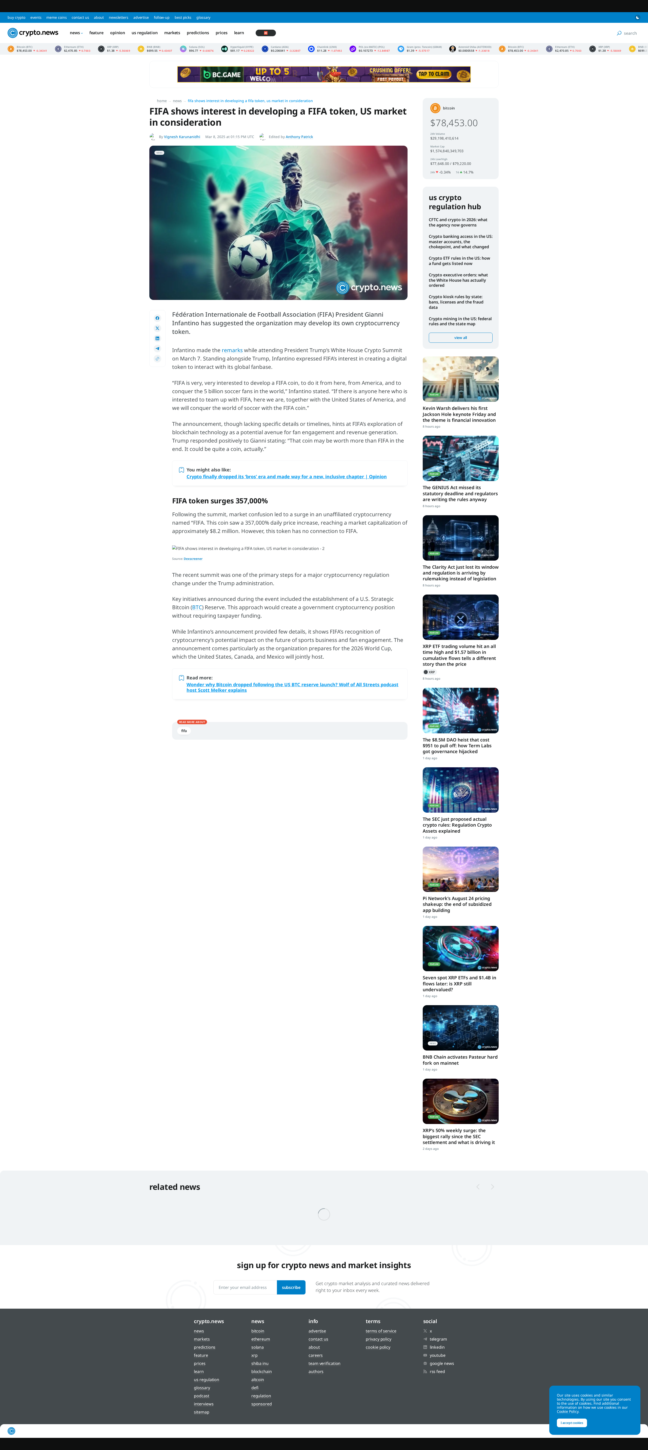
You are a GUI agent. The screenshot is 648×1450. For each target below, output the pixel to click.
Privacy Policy (378, 1339)
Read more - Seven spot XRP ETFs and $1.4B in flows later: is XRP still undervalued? (461, 948)
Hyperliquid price (237, 49)
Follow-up (162, 17)
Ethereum (260, 1339)
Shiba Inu (260, 1363)
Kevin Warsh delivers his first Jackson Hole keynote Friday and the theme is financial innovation (459, 414)
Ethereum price (72, 49)
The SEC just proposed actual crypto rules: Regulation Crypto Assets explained (457, 825)
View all (460, 337)
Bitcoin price (27, 49)
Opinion (117, 32)
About (99, 17)
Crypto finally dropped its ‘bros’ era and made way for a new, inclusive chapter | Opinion (287, 476)
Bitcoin (449, 108)
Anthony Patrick (299, 136)
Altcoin (257, 1379)
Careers (316, 1355)
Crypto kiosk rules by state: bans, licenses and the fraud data (456, 302)
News (75, 32)
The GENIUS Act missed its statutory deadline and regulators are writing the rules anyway (460, 493)
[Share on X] (157, 328)
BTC (197, 607)
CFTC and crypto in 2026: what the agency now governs (458, 222)
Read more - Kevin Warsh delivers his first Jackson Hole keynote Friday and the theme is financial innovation (461, 379)
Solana (257, 1347)
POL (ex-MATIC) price (370, 49)
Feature (96, 32)
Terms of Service (381, 1331)
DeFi (255, 1387)
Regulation (261, 1396)
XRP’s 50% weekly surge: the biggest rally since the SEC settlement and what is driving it (459, 1136)
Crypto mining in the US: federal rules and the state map (460, 321)
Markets (172, 32)
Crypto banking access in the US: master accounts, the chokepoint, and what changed (461, 242)
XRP (430, 672)
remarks (233, 350)
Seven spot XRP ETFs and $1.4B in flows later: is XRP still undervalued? (459, 984)
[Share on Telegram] (157, 348)
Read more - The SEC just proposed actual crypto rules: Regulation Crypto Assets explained (461, 790)
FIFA (184, 730)
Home (162, 100)
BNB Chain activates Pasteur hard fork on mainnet (460, 1060)
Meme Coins (56, 17)
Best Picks (183, 17)
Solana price (197, 49)
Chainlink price (325, 49)
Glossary (203, 17)
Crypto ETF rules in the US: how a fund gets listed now (459, 260)
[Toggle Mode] (637, 17)
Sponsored (261, 1404)
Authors (316, 1371)
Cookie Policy (378, 1347)
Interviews (203, 1404)
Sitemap (201, 1412)
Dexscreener (193, 559)
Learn (239, 32)
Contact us (80, 17)
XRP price (114, 49)
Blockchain (261, 1371)
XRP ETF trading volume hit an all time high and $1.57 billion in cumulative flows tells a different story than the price (459, 655)
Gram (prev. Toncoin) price (420, 49)
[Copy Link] (157, 358)
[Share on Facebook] (157, 318)
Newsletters (118, 17)
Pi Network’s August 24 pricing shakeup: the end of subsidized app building (457, 904)
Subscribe (291, 1287)
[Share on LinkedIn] (157, 338)
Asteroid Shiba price (470, 49)
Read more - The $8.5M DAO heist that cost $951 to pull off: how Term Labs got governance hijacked (461, 710)
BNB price (155, 49)
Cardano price (281, 49)
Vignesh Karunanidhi (182, 136)
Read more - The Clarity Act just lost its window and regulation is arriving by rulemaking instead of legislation (461, 538)
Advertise (141, 17)
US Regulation (145, 32)
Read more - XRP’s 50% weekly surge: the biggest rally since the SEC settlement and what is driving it (461, 1101)
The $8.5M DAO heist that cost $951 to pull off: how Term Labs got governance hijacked (457, 746)
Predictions (198, 32)
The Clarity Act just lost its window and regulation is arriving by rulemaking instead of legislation (461, 573)
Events (35, 17)
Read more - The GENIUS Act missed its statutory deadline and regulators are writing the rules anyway (461, 458)
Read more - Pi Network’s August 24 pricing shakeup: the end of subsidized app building (461, 869)
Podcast (201, 1396)
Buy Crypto (16, 17)
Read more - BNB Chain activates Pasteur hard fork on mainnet (461, 1028)
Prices (221, 32)
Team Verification (324, 1363)
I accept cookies (572, 1423)
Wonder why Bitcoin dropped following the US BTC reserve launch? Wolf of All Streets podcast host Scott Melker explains (292, 687)
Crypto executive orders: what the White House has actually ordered (458, 280)
